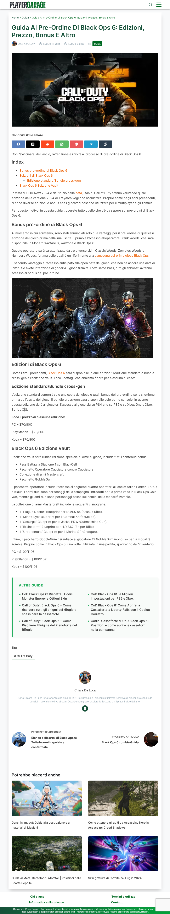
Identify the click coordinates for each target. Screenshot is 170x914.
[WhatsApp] (62, 144)
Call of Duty (23, 656)
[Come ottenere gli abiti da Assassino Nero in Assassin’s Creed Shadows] (123, 798)
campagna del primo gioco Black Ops (122, 255)
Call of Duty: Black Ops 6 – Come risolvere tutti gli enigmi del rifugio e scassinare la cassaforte (49, 609)
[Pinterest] (76, 144)
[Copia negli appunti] (105, 144)
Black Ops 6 (56, 373)
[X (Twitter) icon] (85, 708)
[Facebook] (18, 144)
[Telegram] (91, 144)
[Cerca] (150, 4)
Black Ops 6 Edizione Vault (38, 185)
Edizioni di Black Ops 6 (36, 175)
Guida (25, 17)
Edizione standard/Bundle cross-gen (54, 180)
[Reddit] (47, 144)
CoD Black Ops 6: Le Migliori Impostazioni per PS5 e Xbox (112, 596)
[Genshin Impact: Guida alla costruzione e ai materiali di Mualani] (47, 798)
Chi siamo (37, 896)
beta (78, 193)
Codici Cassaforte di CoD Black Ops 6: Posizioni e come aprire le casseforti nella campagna (119, 625)
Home (15, 17)
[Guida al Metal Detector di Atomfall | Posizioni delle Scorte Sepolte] (47, 854)
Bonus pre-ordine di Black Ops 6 (43, 170)
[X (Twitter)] (33, 144)
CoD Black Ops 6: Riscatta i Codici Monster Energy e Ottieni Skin (48, 596)
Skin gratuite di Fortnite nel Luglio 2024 (115, 878)
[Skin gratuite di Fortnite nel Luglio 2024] (123, 854)
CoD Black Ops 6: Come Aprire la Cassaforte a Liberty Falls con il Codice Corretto (120, 609)
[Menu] (159, 4)
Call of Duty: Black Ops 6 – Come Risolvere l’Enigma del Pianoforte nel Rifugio (49, 625)
